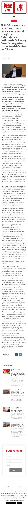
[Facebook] (12, 21)
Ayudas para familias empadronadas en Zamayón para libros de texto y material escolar (17, 391)
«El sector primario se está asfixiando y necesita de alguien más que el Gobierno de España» (18, 409)
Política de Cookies (11, 503)
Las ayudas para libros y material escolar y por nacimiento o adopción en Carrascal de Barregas (18, 424)
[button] (14, 16)
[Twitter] (14, 21)
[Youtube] (16, 21)
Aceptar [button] (19, 503)
